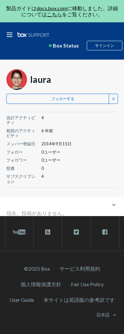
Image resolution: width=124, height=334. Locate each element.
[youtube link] (19, 232)
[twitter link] (76, 232)
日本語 (103, 314)
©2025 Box (37, 268)
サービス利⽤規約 (79, 268)
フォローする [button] (63, 98)
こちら (54, 14)
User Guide (22, 300)
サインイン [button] (104, 45)
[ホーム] (33, 34)
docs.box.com (52, 8)
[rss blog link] (48, 232)
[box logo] (33, 34)
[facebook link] (105, 232)
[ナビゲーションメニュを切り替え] (114, 204)
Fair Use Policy (87, 284)
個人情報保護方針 (41, 284)
